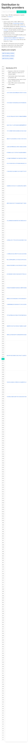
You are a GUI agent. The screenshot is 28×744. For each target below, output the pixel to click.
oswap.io (10, 16)
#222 (3, 250)
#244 (3, 201)
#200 (3, 299)
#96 (3, 529)
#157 (3, 394)
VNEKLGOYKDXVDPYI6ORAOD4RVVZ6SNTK (17, 334)
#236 (3, 219)
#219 (3, 257)
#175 (3, 354)
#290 (3, 99)
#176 (3, 352)
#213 (3, 270)
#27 (3, 682)
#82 (3, 560)
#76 (3, 573)
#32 (3, 670)
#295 (3, 88)
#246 (3, 197)
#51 (3, 628)
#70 (3, 586)
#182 (3, 338)
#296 (3, 86)
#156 (3, 396)
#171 (3, 363)
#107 (3, 504)
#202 (3, 294)
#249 (3, 190)
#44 (3, 644)
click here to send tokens (10, 39)
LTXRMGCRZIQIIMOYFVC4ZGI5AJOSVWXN (17, 253)
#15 (3, 708)
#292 (3, 95)
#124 (3, 467)
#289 (3, 102)
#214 (3, 268)
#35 (3, 664)
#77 (3, 571)
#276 (3, 130)
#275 (3, 133)
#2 (2, 737)
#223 (3, 248)
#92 (3, 538)
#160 (3, 387)
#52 (3, 626)
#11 (3, 717)
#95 (3, 531)
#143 (3, 425)
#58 (3, 613)
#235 (3, 221)
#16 (3, 706)
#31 (3, 673)
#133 (3, 447)
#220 (3, 254)
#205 (3, 288)
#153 (3, 403)
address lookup (21, 11)
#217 (3, 261)
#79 (3, 566)
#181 (3, 341)
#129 (3, 456)
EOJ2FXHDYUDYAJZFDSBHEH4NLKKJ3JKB (17, 163)
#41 (3, 651)
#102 (3, 516)
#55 (3, 620)
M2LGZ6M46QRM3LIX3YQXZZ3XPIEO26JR (17, 259)
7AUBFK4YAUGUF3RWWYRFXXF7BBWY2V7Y (14, 38)
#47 (3, 637)
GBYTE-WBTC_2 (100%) (8, 56)
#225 (3, 243)
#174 (3, 356)
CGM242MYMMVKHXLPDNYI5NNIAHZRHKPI (17, 146)
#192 (3, 316)
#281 (3, 119)
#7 (2, 726)
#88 (3, 547)
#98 (3, 524)
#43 (3, 646)
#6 (2, 728)
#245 (3, 199)
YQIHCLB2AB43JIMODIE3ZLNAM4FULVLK (17, 382)
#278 (3, 126)
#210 (3, 276)
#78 (3, 569)
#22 (3, 693)
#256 (3, 175)
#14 (3, 710)
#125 (3, 465)
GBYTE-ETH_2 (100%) (7, 58)
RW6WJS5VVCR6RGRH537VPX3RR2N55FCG (17, 298)
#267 (3, 150)
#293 (3, 93)
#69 (3, 589)
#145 (3, 420)
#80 (3, 564)
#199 (3, 301)
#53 (3, 624)
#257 (3, 172)
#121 (3, 473)
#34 (3, 666)
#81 (3, 562)
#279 (3, 124)
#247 (3, 195)
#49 (3, 633)
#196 (3, 307)
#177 (3, 350)
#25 (3, 686)
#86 (3, 551)
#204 (3, 290)
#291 (3, 97)
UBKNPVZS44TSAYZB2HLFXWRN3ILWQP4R (17, 326)
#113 (3, 491)
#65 (3, 597)
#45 (3, 642)
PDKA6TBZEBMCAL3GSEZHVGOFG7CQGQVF (17, 265)
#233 (3, 226)
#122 (3, 471)
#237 (3, 217)
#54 (3, 622)
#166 (3, 374)
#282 (3, 117)
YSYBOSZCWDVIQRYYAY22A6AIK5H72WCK (17, 396)
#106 (3, 507)
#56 (3, 617)
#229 (3, 234)
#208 (3, 281)
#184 (3, 334)
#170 (3, 365)
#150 (3, 409)
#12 (3, 715)
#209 (3, 279)
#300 (3, 77)
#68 (3, 591)
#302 (3, 73)
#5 (2, 730)
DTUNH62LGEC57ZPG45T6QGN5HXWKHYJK (17, 152)
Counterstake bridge (18, 23)
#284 (3, 113)
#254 (3, 179)
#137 (3, 438)
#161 (3, 385)
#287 (3, 106)
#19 (3, 699)
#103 (3, 513)
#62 (3, 604)
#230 (3, 232)
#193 (3, 314)
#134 (3, 445)
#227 (3, 239)
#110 (3, 498)
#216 (3, 263)
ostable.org (22, 26)
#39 (3, 655)
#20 (3, 697)
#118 (3, 480)
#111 (3, 496)
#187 (3, 327)
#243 (3, 203)
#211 (3, 274)
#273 (3, 137)
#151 (3, 407)
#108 (3, 502)
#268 (3, 148)
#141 (3, 429)
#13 (3, 713)
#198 (3, 303)
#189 (3, 323)
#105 (3, 509)
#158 (3, 392)
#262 (3, 161)
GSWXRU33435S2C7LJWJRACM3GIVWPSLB (17, 186)
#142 (3, 427)
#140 (3, 431)
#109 (3, 500)
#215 (3, 265)
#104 (3, 511)
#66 (3, 595)
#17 (3, 704)
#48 (3, 635)
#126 (3, 462)
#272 (3, 139)
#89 (3, 544)
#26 (3, 684)
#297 (3, 84)
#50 (3, 631)
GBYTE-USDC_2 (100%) (8, 53)
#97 (3, 527)
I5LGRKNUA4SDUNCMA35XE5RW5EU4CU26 (17, 220)
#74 (3, 578)
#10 (3, 719)
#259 (3, 168)
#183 (3, 336)
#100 (3, 520)
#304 (3, 68)
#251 (3, 186)
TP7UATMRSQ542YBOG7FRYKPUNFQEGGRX (17, 315)
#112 (3, 493)
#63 (3, 602)
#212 (3, 272)
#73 (3, 580)
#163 (3, 381)
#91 (3, 540)
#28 (3, 679)
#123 (3, 469)
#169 (3, 367)
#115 (3, 487)
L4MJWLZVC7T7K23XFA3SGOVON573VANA (17, 240)
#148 (3, 414)
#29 (3, 677)
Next (3, 66)
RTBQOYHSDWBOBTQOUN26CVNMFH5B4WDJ (17, 287)
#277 (3, 128)
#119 (3, 478)
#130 (3, 454)
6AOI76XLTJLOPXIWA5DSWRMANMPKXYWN (17, 125)
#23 (3, 690)
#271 (3, 141)
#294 (3, 91)
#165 (3, 376)
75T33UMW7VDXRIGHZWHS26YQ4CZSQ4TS (17, 131)
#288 (3, 104)
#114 (3, 489)
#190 (3, 321)
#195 (3, 310)
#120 (3, 476)
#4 (3, 732)
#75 (3, 575)
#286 (3, 108)
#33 (3, 668)
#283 (3, 115)
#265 (3, 155)
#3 (3, 735)
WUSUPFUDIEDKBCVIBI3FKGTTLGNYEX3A (17, 355)
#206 (3, 285)
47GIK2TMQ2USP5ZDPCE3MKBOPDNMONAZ (17, 116)
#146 (3, 418)
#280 (3, 122)
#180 (3, 343)
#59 (3, 611)
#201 (3, 296)
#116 (3, 485)
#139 (3, 434)
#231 (3, 230)
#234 (3, 223)
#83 (3, 558)
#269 (3, 146)
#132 (3, 449)
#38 (3, 657)
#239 (3, 212)
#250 (3, 188)
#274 (3, 135)
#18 (3, 701)
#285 (3, 110)
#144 (3, 423)
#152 (3, 405)
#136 (3, 440)
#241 (3, 208)
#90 (3, 542)
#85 (3, 553)
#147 (3, 416)
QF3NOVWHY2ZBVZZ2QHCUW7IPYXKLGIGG (17, 274)
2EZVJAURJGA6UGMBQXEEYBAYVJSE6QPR (17, 92)
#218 (3, 259)
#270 (3, 144)
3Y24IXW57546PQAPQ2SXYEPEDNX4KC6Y (17, 102)
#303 (3, 71)
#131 (3, 451)
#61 (3, 606)
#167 (3, 372)
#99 (3, 522)
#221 (3, 252)
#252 (3, 184)
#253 (3, 181)
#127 (3, 460)
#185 (3, 332)
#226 (3, 241)
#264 (3, 157)
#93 (3, 535)
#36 (3, 662)
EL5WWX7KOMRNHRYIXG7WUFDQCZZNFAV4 (17, 158)
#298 (3, 82)
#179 (3, 345)
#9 (2, 721)
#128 (3, 458)
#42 (3, 648)
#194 (3, 312)
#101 (3, 518)
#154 (3, 400)
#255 (3, 177)
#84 (3, 555)
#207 (3, 283)
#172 (3, 361)
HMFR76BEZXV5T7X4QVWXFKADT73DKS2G (17, 203)
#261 (3, 164)
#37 (3, 659)
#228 (3, 237)
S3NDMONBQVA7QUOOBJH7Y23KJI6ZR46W (17, 304)
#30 (3, 675)
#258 (3, 170)
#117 (3, 482)
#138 (3, 436)
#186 (3, 330)
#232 (3, 228)
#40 (3, 653)
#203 (3, 292)
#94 (3, 533)
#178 (3, 347)
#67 (3, 593)
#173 (3, 358)
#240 (3, 210)
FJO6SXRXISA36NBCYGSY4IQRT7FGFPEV (17, 171)
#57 (3, 615)
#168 (3, 369)
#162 (3, 383)
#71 (3, 584)
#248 (3, 192)
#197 (3, 305)
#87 (3, 549)
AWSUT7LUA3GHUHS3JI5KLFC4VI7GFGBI (17, 138)
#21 (3, 695)
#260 (3, 166)
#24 (3, 688)
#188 (3, 325)
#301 (3, 75)
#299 (3, 79)
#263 (3, 159)
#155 (3, 398)
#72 (3, 582)
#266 (3, 153)
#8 (2, 724)
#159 (3, 389)
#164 (3, 378)
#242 (3, 206)
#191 (3, 319)
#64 (3, 600)
